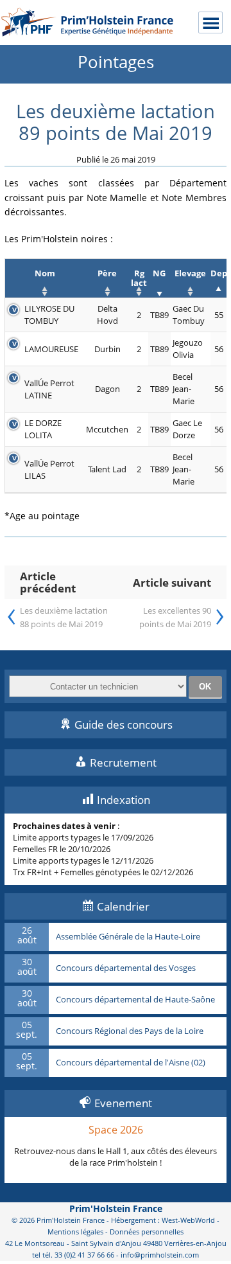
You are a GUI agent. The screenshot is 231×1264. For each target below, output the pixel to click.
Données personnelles (147, 1231)
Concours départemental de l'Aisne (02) (130, 1063)
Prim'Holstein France (115, 1208)
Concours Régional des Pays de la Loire (129, 1031)
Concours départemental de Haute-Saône (135, 1000)
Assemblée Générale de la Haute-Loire (128, 937)
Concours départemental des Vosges (126, 968)
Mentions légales (75, 1231)
